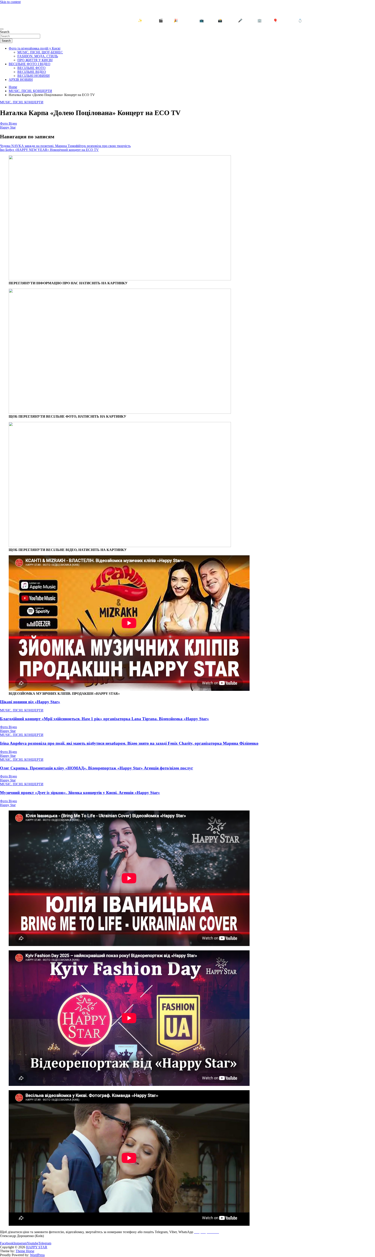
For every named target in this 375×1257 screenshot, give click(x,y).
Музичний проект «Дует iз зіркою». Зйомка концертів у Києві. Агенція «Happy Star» (80, 792)
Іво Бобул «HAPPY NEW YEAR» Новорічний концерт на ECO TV (49, 150)
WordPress (37, 1255)
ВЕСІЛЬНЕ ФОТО (31, 68)
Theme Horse (25, 1251)
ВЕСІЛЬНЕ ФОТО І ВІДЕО (29, 64)
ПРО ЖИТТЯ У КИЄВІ (35, 60)
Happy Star (8, 127)
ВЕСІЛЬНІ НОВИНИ (33, 76)
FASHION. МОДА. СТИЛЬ (37, 56)
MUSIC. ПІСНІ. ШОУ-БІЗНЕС (40, 52)
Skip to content (10, 2)
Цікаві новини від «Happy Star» (30, 702)
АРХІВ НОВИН (21, 79)
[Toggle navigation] (1, 29)
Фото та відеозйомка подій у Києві (34, 48)
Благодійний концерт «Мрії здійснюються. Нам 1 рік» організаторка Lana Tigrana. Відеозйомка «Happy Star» (104, 718)
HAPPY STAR (16, 11)
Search (4, 32)
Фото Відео (8, 123)
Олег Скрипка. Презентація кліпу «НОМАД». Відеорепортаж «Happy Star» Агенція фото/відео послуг (96, 768)
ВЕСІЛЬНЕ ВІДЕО (31, 72)
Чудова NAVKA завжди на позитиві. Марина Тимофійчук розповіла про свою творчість (65, 146)
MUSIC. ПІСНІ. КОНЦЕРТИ (21, 102)
